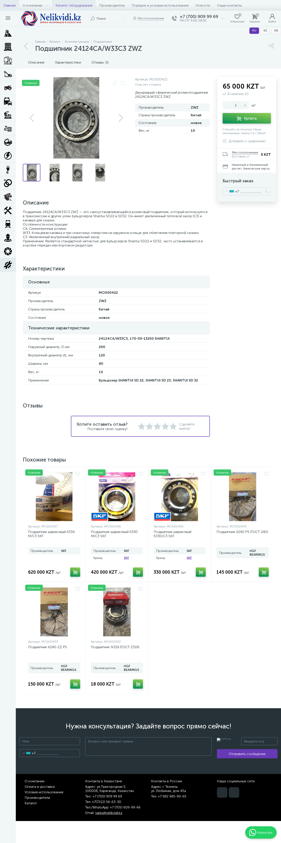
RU (254, 30)
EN (276, 30)
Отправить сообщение (247, 754)
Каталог (31, 803)
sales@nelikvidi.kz (108, 813)
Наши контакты (229, 5)
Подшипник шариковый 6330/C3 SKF (172, 534)
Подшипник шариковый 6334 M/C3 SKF (51, 534)
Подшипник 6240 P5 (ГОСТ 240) (242, 532)
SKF (126, 558)
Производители (112, 5)
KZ (265, 30)
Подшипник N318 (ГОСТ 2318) (115, 647)
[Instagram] (234, 792)
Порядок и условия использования (160, 5)
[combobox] (231, 191)
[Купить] (75, 572)
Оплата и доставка (40, 787)
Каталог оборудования (74, 5)
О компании (32, 5)
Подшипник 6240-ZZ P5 (47, 647)
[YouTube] (222, 792)
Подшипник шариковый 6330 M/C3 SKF (114, 534)
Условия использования (44, 792)
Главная (10, 5)
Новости (203, 5)
